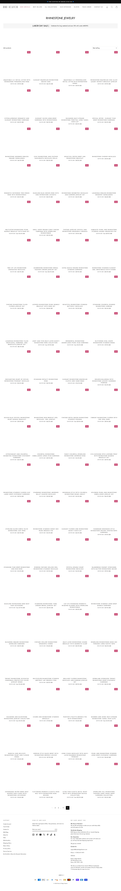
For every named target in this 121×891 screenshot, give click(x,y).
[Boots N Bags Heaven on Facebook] (37, 835)
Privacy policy (6, 848)
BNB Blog (5, 832)
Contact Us (6, 829)
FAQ (4, 837)
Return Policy (6, 846)
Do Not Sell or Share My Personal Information (14, 854)
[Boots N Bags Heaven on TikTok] (51, 835)
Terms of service (7, 851)
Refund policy (6, 840)
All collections (51, 7)
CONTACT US (98, 7)
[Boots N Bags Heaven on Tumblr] (55, 835)
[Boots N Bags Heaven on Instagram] (33, 835)
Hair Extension (65, 7)
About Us (5, 835)
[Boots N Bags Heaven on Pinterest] (48, 835)
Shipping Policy (7, 843)
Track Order (6, 827)
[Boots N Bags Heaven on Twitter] (44, 835)
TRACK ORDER (86, 7)
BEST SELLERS (37, 7)
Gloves (76, 7)
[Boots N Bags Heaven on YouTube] (40, 835)
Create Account (7, 824)
